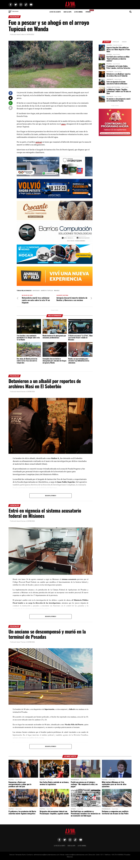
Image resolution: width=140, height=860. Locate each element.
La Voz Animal (78, 12)
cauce (63, 124)
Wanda (57, 290)
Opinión (89, 11)
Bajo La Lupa (67, 12)
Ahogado (36, 290)
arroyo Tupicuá (47, 290)
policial (39, 142)
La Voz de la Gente (55, 12)
